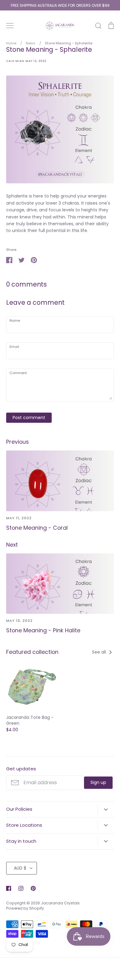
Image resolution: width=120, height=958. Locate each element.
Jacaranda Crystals (60, 903)
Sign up (98, 782)
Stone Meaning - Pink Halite (43, 630)
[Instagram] (21, 888)
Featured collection (32, 652)
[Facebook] (8, 888)
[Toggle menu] (10, 25)
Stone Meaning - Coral (37, 528)
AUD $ (20, 868)
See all (99, 652)
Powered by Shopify (25, 908)
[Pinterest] (33, 888)
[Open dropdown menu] (106, 809)
